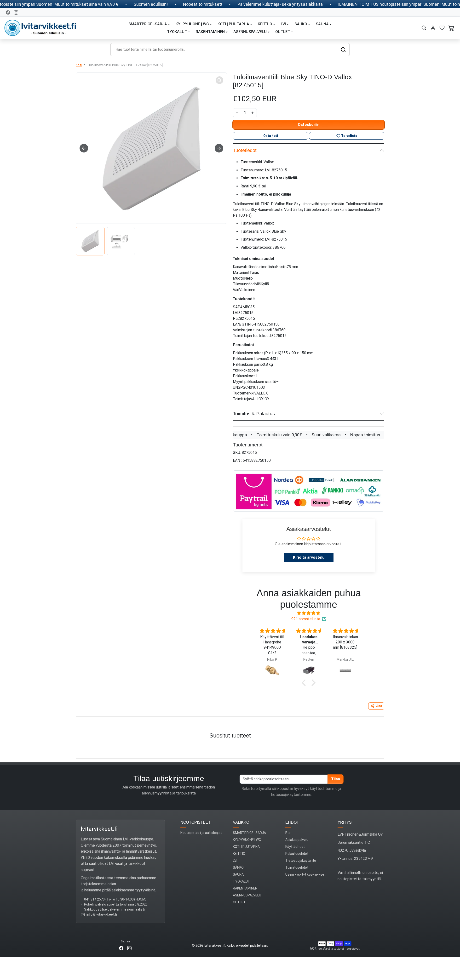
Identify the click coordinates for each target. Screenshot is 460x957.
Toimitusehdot (296, 867)
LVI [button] (283, 24)
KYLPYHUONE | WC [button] (192, 24)
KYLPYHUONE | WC (247, 840)
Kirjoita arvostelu (308, 557)
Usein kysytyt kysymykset (305, 874)
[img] (308, 613)
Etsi (288, 833)
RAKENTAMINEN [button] (210, 31)
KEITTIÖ (239, 854)
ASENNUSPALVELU (247, 895)
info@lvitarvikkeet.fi (101, 914)
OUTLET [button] (282, 31)
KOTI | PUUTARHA (246, 847)
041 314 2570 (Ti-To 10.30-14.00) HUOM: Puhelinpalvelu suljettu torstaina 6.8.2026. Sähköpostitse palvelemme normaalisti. (116, 904)
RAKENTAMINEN (245, 888)
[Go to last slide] (84, 148)
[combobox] (230, 49)
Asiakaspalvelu (296, 840)
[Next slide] (219, 148)
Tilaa (335, 779)
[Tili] (432, 27)
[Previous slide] (9, 747)
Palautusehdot (296, 854)
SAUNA (238, 874)
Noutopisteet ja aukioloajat (201, 833)
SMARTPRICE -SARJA (249, 833)
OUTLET (239, 902)
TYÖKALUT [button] (177, 31)
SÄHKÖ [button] (300, 24)
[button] (423, 27)
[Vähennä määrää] (237, 112)
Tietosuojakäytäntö (300, 860)
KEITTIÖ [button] (265, 24)
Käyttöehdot (295, 847)
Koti (79, 65)
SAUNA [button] (322, 24)
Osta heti (270, 136)
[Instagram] (16, 12)
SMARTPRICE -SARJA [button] (147, 24)
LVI (235, 860)
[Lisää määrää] (252, 112)
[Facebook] (8, 12)
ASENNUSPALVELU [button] (250, 31)
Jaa (379, 706)
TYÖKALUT (241, 881)
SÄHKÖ (238, 867)
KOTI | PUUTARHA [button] (233, 24)
